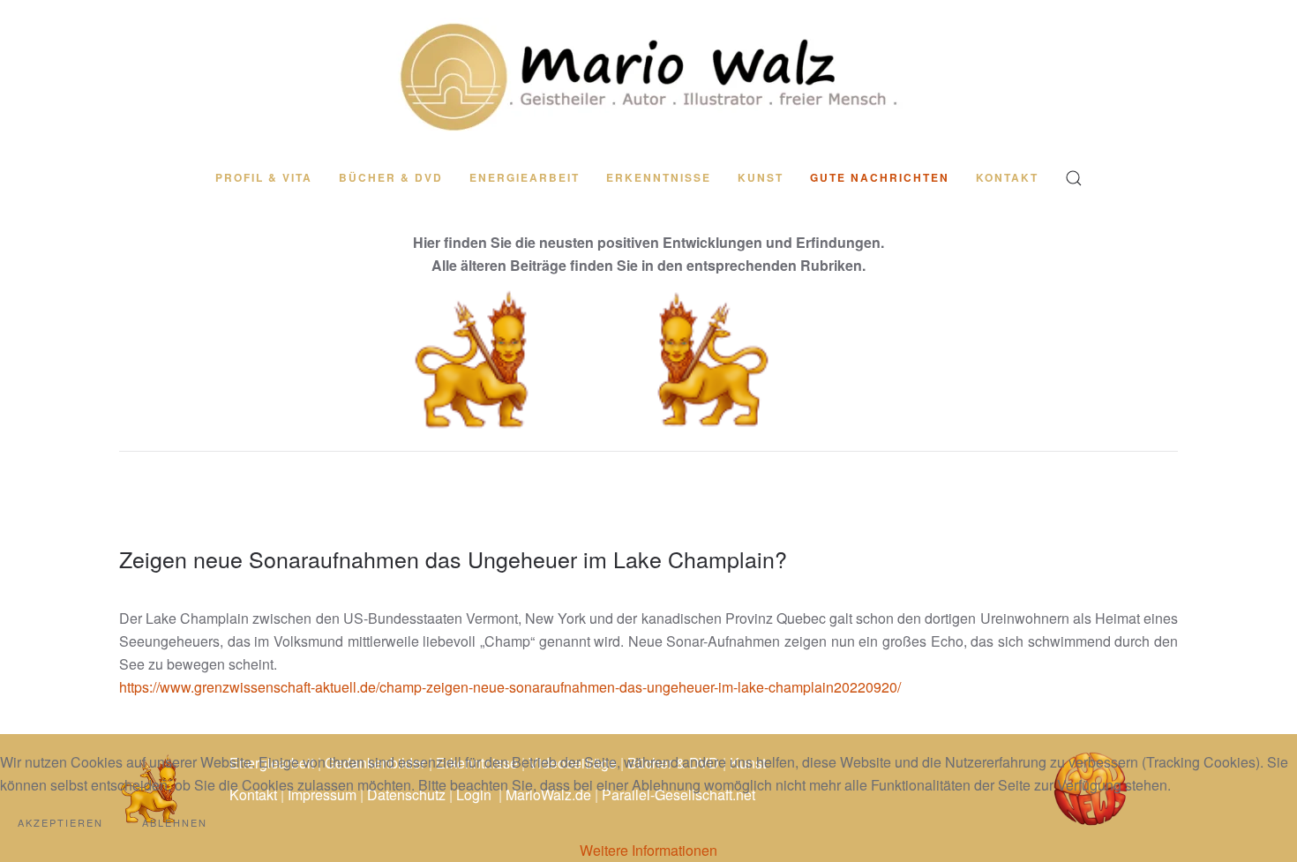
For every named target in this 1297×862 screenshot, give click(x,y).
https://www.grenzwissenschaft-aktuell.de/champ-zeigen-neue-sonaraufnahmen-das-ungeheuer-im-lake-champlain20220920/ (510, 687)
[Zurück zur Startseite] (648, 76)
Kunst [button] (760, 177)
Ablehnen (174, 822)
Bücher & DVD (391, 177)
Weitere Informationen (648, 850)
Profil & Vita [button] (263, 177)
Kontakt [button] (1007, 177)
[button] (1074, 178)
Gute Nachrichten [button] (879, 177)
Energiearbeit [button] (524, 177)
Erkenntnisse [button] (658, 177)
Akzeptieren (60, 822)
